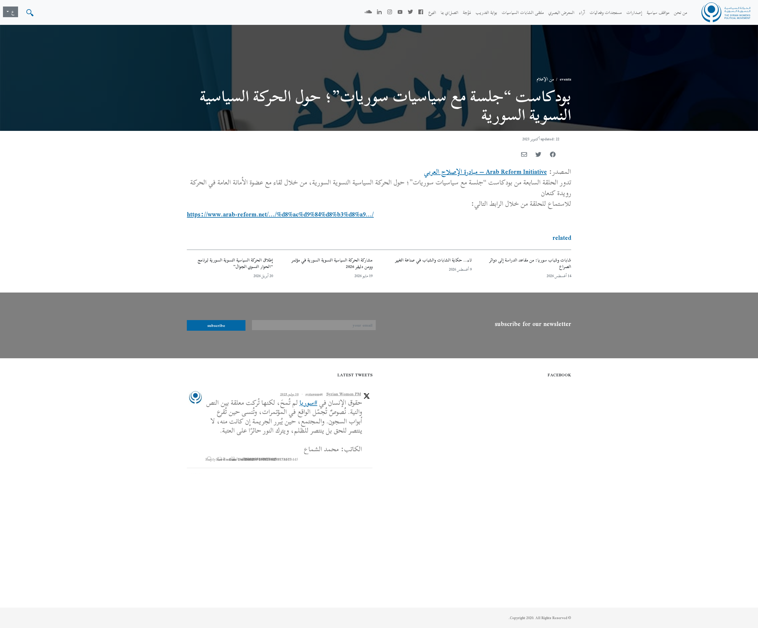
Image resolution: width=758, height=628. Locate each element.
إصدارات (634, 12)
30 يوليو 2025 (289, 394)
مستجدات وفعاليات (606, 12)
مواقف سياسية (658, 12)
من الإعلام (545, 79)
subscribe (216, 325)
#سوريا (308, 402)
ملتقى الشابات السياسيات (523, 12)
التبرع (432, 12)
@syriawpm (314, 394)
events (565, 79)
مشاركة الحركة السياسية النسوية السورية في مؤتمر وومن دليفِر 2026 (331, 263)
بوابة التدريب (486, 12)
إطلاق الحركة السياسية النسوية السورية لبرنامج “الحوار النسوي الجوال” (235, 263)
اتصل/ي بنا (449, 12)
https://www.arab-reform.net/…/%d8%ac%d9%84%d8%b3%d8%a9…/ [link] (280, 214)
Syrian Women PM (343, 394)
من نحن (680, 12)
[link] (485, 172)
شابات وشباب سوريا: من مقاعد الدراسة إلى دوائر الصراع (530, 263)
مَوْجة (467, 12)
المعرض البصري (561, 12)
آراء (582, 12)
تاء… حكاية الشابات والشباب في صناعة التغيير (433, 260)
